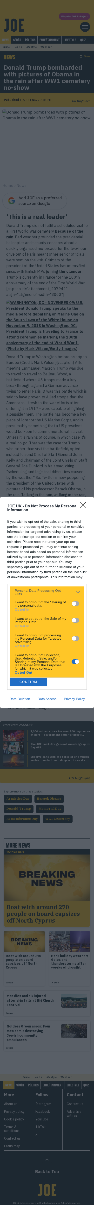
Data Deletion (19, 699)
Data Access (47, 699)
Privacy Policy (74, 699)
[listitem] (47, 592)
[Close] (84, 506)
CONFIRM (28, 682)
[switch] (75, 603)
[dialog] (47, 602)
